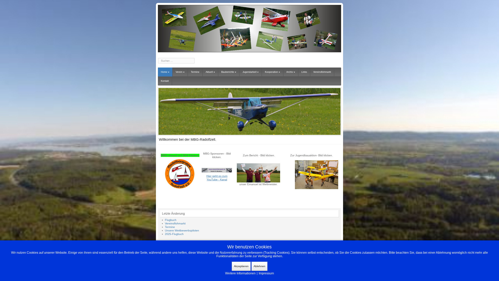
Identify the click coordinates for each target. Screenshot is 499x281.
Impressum (266, 273)
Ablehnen (259, 266)
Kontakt (165, 81)
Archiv (289, 72)
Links (304, 72)
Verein (179, 72)
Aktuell (209, 72)
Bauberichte (227, 72)
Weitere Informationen (240, 273)
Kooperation (271, 72)
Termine (195, 72)
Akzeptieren (241, 266)
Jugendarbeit (249, 72)
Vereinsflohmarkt (322, 72)
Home (164, 72)
